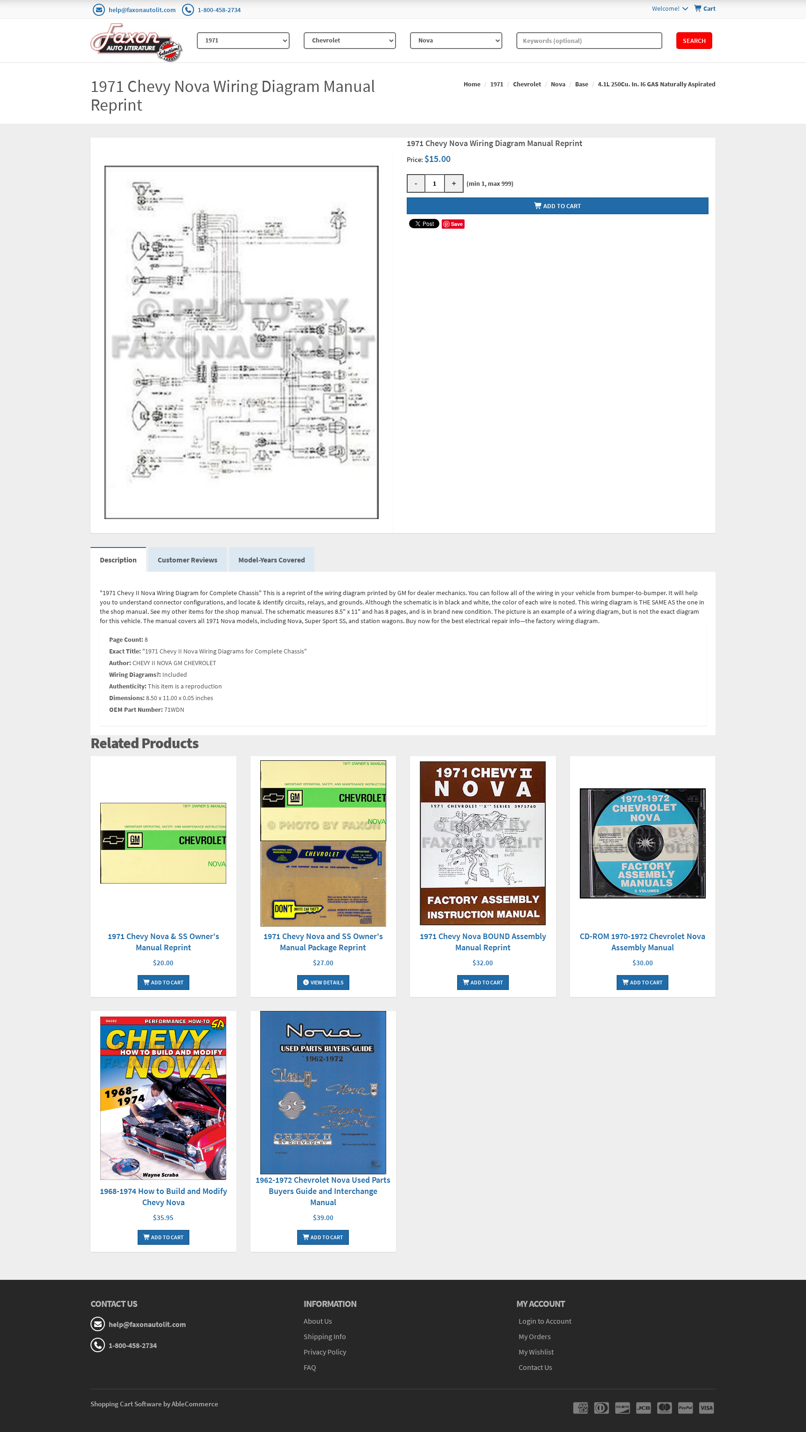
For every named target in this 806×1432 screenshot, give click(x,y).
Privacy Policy (325, 1351)
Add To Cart (167, 982)
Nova (558, 84)
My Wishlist (536, 1351)
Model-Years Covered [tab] (271, 559)
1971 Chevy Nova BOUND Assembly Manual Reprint (483, 942)
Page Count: (126, 639)
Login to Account (545, 1321)
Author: (120, 663)
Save (457, 223)
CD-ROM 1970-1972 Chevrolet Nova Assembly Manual (642, 942)
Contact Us (535, 1367)
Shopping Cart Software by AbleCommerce (154, 1403)
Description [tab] (118, 559)
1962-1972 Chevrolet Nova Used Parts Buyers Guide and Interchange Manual (323, 1190)
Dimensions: (127, 698)
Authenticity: (127, 686)
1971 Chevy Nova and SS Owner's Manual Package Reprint (323, 942)
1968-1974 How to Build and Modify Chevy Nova (163, 1196)
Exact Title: (125, 651)
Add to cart (561, 206)
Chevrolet (527, 84)
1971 (496, 84)
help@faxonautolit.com (142, 10)
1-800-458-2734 (219, 10)
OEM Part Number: (136, 709)
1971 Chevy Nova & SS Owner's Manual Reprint (163, 942)
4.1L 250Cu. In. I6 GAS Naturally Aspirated (657, 84)
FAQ (310, 1367)
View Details (327, 982)
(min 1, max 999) (489, 183)
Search (694, 40)
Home (472, 84)
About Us (318, 1321)
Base (581, 84)
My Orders (535, 1336)
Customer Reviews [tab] (187, 559)
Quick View (163, 844)
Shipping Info (325, 1336)
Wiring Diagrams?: (135, 674)
